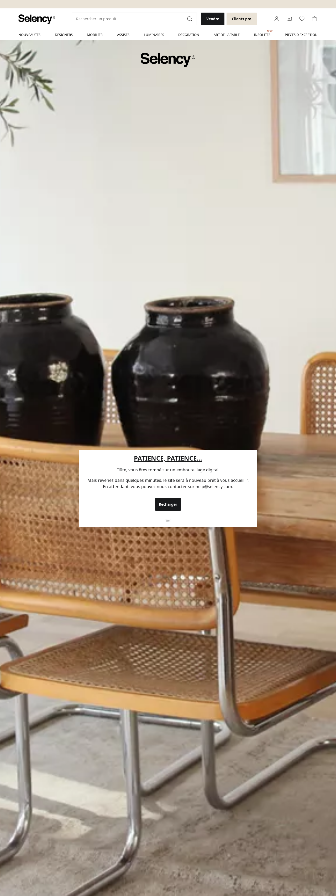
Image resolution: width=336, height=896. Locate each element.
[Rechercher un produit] (190, 19)
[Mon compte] (277, 19)
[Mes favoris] (302, 19)
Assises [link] (123, 34)
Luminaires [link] (154, 34)
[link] (36, 19)
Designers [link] (64, 34)
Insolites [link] (262, 33)
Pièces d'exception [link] (301, 34)
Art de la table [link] (227, 34)
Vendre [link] (212, 18)
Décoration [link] (188, 34)
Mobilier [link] (95, 34)
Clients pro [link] (241, 18)
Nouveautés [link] (29, 34)
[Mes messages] (289, 19)
